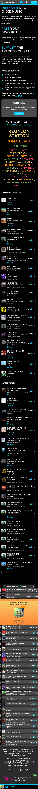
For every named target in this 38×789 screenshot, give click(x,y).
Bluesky (26, 770)
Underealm (26, 179)
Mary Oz (19, 185)
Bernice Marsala (12, 637)
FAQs (34, 93)
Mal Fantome (10, 159)
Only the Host (18, 150)
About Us (18, 95)
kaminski (9, 676)
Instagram (10, 770)
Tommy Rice (26, 167)
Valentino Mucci (12, 670)
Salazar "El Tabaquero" (15, 659)
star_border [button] (28, 591)
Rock (15, 766)
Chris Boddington (13, 632)
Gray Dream (10, 724)
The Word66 (17, 153)
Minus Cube (9, 167)
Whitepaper (22, 751)
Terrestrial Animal (17, 164)
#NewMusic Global (14, 758)
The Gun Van (10, 649)
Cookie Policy (14, 753)
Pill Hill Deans (17, 176)
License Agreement (18, 755)
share (35, 201)
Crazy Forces (10, 170)
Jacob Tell (9, 179)
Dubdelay (9, 709)
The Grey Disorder (13, 594)
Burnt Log (10, 665)
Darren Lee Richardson (14, 713)
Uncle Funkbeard (12, 741)
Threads (15, 770)
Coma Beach (19, 141)
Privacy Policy (26, 753)
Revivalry (10, 698)
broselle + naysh (18, 156)
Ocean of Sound (12, 703)
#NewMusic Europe (18, 762)
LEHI (7, 736)
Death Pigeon (11, 687)
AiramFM (27, 159)
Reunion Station (19, 133)
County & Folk (23, 766)
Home (5, 749)
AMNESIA (9, 681)
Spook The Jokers (17, 182)
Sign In (34, 2)
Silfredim (9, 731)
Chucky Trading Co (17, 162)
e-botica (27, 170)
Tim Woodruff (11, 692)
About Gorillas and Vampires (17, 653)
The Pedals (10, 627)
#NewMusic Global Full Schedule (21, 749)
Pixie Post (19, 146)
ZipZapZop (17, 173)
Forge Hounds (11, 643)
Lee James (9, 590)
